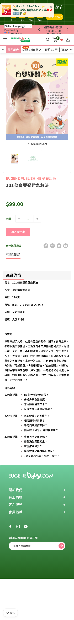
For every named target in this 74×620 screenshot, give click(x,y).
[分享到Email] (65, 245)
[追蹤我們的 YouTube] (26, 526)
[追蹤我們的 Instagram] (18, 526)
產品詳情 (13, 275)
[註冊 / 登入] (68, 40)
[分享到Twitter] (59, 245)
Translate (16, 33)
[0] (55, 40)
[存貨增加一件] (37, 218)
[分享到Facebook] (46, 245)
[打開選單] (5, 39)
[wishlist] (61, 39)
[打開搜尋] (48, 40)
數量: (9, 218)
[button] (67, 29)
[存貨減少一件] (19, 218)
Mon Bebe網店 (31, 50)
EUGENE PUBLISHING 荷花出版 (31, 178)
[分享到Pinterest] (52, 245)
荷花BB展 (51, 50)
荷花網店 (13, 50)
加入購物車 (18, 232)
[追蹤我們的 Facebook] (10, 526)
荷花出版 (66, 50)
